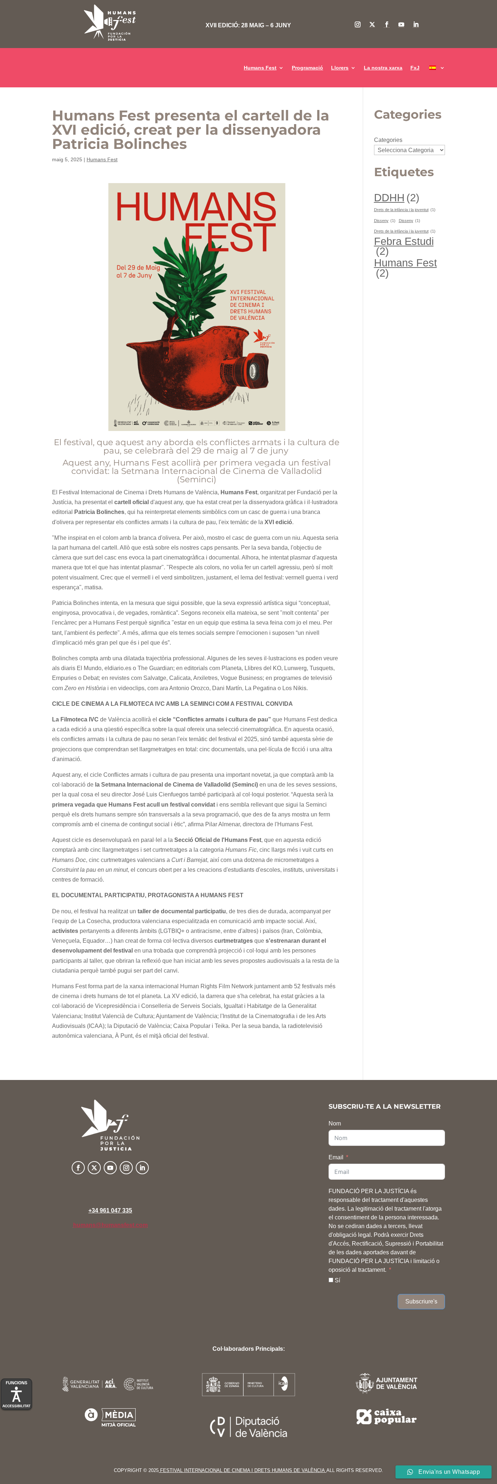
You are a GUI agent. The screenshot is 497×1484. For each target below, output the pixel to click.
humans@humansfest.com (110, 1225)
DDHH (397, 197)
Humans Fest (260, 68)
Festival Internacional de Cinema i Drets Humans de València (242, 1470)
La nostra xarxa (383, 68)
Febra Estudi (404, 246)
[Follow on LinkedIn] (416, 24)
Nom (335, 1123)
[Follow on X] (372, 24)
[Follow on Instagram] (357, 24)
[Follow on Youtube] (401, 24)
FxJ (415, 68)
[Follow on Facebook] (387, 24)
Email (336, 1157)
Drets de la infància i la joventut (405, 209)
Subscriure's (421, 1301)
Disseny (384, 220)
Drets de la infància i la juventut (405, 231)
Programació (307, 68)
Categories (388, 140)
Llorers (340, 68)
